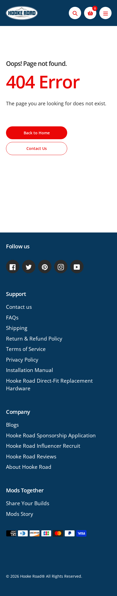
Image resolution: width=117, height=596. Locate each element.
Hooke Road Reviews (31, 456)
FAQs (12, 317)
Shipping (16, 328)
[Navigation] (105, 13)
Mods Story (19, 513)
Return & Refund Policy (34, 338)
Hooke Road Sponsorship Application (51, 435)
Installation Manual (29, 370)
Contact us (19, 306)
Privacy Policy (22, 359)
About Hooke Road (28, 466)
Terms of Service (26, 349)
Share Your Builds (27, 503)
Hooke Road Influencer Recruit (43, 445)
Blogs (12, 424)
